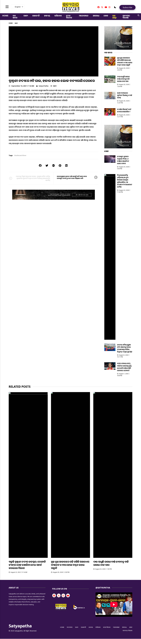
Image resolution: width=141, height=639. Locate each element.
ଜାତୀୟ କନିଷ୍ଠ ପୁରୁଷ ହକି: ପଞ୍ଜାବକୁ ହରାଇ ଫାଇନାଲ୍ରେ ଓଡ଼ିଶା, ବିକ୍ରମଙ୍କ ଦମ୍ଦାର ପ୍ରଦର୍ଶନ (124, 348)
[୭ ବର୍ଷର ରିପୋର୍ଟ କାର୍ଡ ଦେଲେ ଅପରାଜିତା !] (110, 112)
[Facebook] (98, 7)
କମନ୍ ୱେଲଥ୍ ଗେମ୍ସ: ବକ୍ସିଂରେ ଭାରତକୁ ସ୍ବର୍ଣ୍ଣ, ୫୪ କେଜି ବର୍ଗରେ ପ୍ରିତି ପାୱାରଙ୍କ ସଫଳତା (124, 367)
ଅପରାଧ (96, 15)
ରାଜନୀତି (36, 15)
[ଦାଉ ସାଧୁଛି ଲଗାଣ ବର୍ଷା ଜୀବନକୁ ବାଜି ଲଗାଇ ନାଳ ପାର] (110, 79)
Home (5, 15)
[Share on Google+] (53, 165)
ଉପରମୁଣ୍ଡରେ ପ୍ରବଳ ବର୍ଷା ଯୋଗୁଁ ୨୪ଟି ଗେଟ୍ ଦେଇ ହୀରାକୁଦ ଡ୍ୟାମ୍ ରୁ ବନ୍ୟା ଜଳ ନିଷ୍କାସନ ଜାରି (72, 177)
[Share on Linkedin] (66, 165)
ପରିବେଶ (58, 15)
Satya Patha (43, 86)
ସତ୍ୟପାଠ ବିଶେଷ (126, 16)
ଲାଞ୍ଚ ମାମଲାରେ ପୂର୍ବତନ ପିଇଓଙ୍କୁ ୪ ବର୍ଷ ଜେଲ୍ (124, 95)
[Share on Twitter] (46, 165)
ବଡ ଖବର (15, 16)
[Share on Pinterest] (60, 165)
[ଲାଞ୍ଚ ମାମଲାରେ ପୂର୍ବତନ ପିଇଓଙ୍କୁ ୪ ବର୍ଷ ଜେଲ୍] (110, 95)
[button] (115, 7)
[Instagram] (109, 7)
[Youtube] (106, 7)
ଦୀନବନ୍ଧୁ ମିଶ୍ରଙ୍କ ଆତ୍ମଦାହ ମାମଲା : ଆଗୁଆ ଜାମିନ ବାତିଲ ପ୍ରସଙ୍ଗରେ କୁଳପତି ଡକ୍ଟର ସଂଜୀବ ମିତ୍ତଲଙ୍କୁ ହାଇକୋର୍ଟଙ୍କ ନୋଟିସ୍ (33, 178)
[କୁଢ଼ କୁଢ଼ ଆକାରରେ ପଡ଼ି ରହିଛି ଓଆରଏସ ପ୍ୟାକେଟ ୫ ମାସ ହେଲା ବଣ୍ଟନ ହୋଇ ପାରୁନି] (110, 61)
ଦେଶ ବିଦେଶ (69, 16)
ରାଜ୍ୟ (25, 15)
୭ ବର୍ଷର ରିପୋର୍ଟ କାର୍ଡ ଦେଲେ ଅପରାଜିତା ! (124, 110)
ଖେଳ (106, 15)
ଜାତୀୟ (47, 15)
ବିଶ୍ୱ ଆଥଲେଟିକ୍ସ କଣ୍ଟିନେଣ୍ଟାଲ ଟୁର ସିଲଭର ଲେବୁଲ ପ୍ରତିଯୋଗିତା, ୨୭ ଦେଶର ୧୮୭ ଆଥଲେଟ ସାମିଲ (124, 181)
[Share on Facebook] (40, 165)
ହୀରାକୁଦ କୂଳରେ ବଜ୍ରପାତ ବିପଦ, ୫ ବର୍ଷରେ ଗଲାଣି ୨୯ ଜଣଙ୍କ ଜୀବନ (123, 160)
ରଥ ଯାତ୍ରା (114, 16)
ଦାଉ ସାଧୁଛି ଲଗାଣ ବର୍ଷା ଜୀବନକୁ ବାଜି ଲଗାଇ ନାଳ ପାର (123, 79)
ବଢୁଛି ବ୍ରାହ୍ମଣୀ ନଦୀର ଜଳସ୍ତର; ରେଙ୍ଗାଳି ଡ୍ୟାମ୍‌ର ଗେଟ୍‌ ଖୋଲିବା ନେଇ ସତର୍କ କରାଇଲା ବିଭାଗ (27, 565)
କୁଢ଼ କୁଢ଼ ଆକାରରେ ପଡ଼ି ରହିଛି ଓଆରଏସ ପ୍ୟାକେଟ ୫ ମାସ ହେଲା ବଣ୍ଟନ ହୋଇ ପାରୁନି (124, 61)
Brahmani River (20, 155)
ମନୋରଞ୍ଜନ (83, 15)
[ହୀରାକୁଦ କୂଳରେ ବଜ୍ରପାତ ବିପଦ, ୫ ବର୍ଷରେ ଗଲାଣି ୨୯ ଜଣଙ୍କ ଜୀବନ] (110, 159)
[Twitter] (102, 7)
